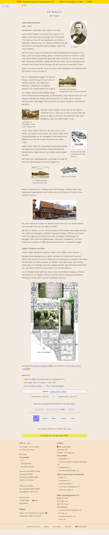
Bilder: (62, 477)
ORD (81, 2)
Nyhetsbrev (23, 503)
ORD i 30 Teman (63, 504)
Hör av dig (67, 429)
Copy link (44, 418)
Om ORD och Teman (26, 450)
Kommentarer (24, 497)
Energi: (63, 513)
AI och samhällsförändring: (70, 510)
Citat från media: (66, 484)
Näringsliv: (64, 459)
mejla (73, 404)
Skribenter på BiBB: (29, 477)
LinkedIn (72, 418)
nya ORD (63, 498)
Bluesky (54, 418)
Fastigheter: (64, 467)
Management (26, 463)
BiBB (35, 1)
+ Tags (6, 6)
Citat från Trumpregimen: (69, 487)
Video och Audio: (66, 490)
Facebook (63, 418)
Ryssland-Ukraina (28, 467)
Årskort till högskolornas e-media (31, 513)
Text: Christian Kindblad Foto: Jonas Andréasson (44, 386)
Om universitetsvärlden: (69, 470)
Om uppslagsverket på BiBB (29, 489)
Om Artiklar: (23, 447)
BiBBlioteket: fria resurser (30, 516)
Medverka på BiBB (26, 474)
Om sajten (57, 527)
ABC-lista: (60, 450)
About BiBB (82, 527)
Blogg (46, 527)
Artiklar (72, 2)
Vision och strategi (26, 486)
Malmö (71, 409)
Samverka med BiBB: (27, 471)
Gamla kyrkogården (40, 366)
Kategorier (39, 409)
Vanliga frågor (24, 500)
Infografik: (64, 480)
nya (65, 447)
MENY (90, 2)
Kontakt (68, 527)
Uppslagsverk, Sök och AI (28, 492)
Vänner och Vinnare (26, 480)
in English (55, 16)
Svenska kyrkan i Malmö (58, 391)
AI (22, 460)
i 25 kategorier (65, 453)
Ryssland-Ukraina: (67, 516)
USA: (62, 519)
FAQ (36, 500)
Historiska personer (53, 409)
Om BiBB (32, 379)
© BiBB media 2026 (33, 527)
